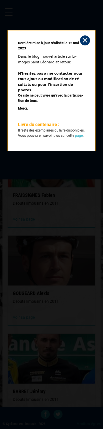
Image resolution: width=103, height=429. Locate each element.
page (79, 136)
